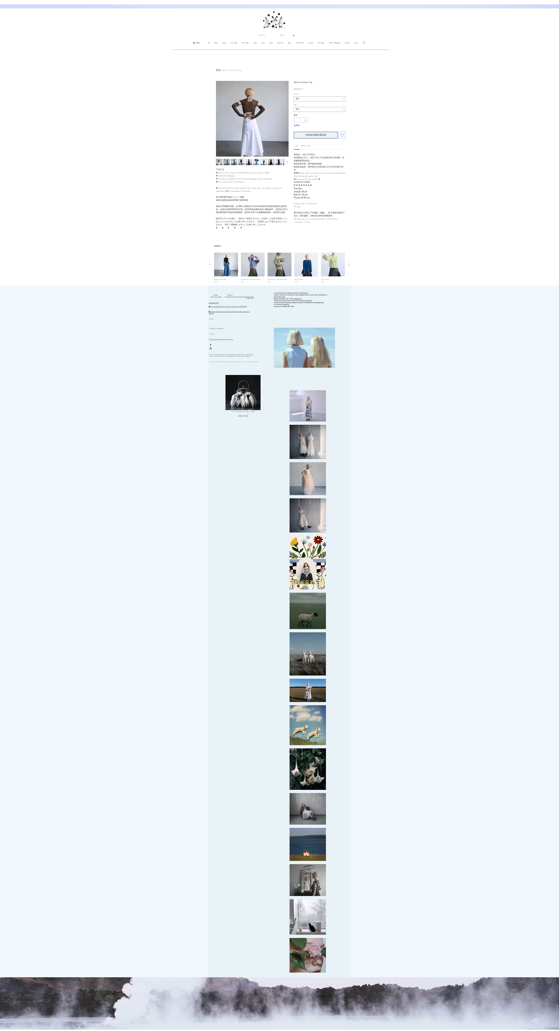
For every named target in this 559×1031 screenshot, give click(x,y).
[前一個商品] (210, 264)
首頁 (218, 70)
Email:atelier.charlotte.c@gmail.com (221, 339)
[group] (279, 268)
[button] (263, 35)
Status (296, 94)
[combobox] (319, 99)
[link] (296, 146)
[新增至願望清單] (342, 135)
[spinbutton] (300, 120)
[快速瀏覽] (226, 265)
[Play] (293, 35)
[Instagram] (210, 348)
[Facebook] (210, 345)
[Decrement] (295, 120)
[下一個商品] (349, 264)
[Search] (364, 43)
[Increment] (305, 120)
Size (296, 105)
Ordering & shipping (216, 328)
